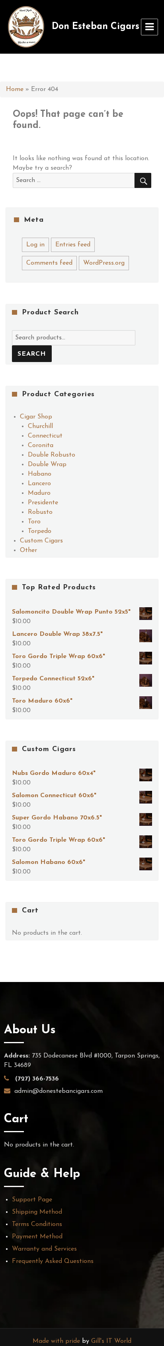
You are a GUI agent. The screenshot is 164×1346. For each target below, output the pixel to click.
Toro (34, 522)
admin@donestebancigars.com (58, 1091)
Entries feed (72, 245)
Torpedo (39, 531)
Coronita (40, 445)
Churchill (40, 426)
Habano (39, 474)
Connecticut (45, 436)
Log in (35, 245)
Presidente (43, 503)
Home (14, 89)
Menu (149, 27)
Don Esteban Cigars (95, 26)
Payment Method (37, 1237)
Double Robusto (51, 455)
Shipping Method (37, 1212)
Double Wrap (47, 464)
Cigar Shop (36, 417)
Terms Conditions (37, 1224)
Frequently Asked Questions (53, 1261)
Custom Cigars (41, 541)
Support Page (32, 1200)
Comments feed (49, 263)
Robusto (40, 512)
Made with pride (56, 1341)
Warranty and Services (44, 1249)
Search (32, 354)
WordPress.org (104, 263)
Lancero (39, 483)
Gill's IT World (111, 1341)
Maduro (39, 493)
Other (28, 550)
